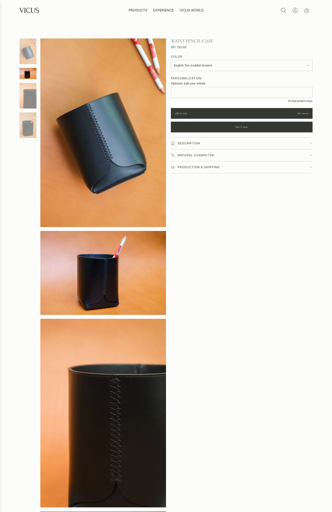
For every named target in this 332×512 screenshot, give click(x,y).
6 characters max (300, 101)
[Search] (283, 10)
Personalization (186, 78)
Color (176, 56)
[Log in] (295, 10)
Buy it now (242, 126)
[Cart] (307, 10)
